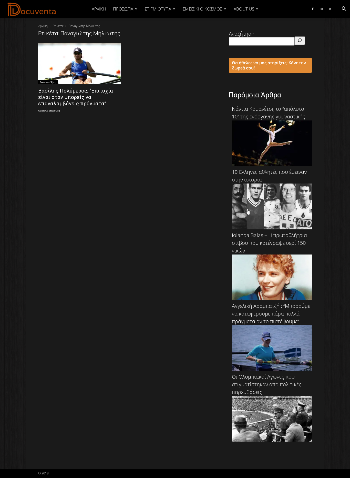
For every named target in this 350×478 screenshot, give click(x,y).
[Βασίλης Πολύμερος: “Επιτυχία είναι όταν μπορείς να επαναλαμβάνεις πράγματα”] (79, 63)
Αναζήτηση (241, 33)
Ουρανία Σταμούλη (49, 110)
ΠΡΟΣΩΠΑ (123, 9)
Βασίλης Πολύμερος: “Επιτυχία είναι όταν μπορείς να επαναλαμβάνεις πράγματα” (75, 97)
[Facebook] (312, 9)
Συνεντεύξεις (48, 82)
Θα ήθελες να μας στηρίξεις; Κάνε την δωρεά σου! (269, 65)
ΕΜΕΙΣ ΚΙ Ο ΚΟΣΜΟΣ (202, 9)
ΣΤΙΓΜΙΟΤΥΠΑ (158, 9)
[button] (344, 8)
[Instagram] (321, 9)
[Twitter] (330, 9)
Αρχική (99, 9)
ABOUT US (244, 9)
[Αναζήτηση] (300, 40)
